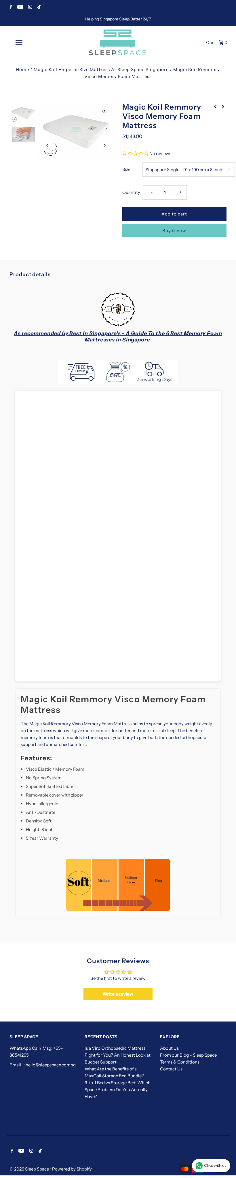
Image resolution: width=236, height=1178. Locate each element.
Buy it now (174, 230)
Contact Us (171, 1069)
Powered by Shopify (72, 1169)
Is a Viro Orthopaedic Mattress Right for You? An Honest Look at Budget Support (118, 1055)
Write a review (117, 994)
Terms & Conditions (179, 1062)
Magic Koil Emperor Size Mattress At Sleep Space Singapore (101, 69)
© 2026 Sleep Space (29, 1169)
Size (126, 169)
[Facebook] (10, 7)
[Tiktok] (38, 7)
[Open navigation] (30, 42)
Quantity (131, 192)
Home (22, 69)
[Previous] (47, 145)
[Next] (104, 145)
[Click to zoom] (104, 111)
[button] (135, 153)
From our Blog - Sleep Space (188, 1055)
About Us (169, 1048)
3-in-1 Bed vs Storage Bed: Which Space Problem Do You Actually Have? (118, 1089)
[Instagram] (29, 7)
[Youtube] (19, 7)
